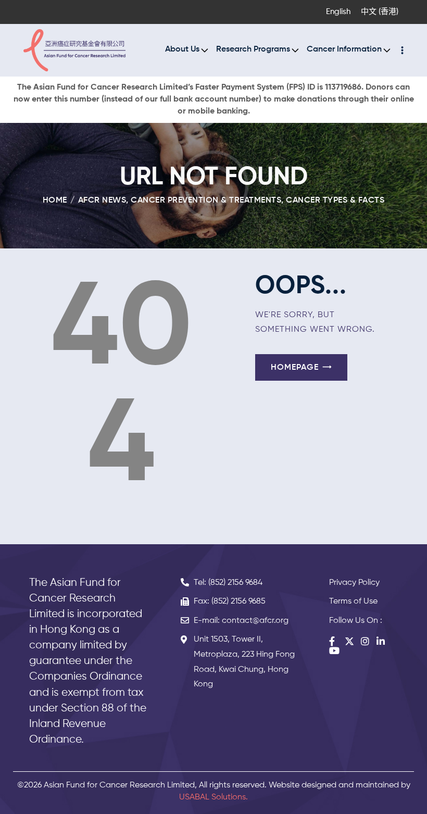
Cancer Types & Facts (335, 200)
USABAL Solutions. (213, 797)
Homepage (295, 368)
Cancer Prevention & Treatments (206, 200)
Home (55, 200)
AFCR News (102, 200)
